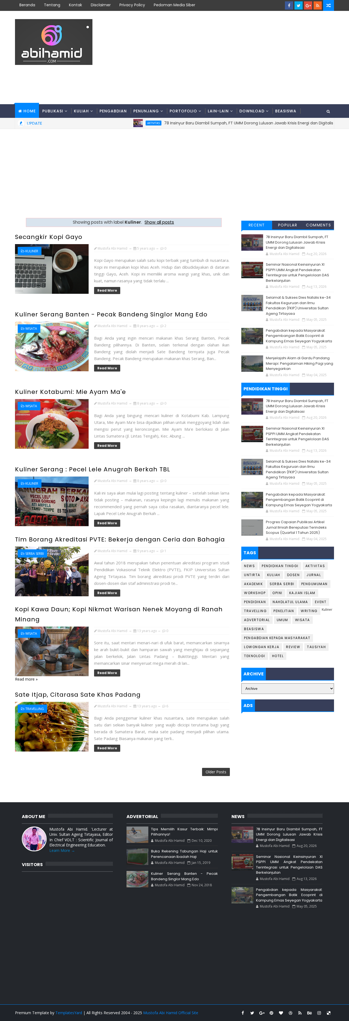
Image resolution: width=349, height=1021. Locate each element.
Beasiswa (285, 111)
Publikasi (52, 111)
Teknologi (254, 656)
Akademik (253, 584)
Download (251, 111)
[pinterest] (271, 1013)
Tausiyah (316, 647)
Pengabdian (113, 111)
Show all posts (159, 222)
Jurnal (313, 575)
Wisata (31, 328)
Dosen (293, 575)
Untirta (252, 575)
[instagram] (319, 1013)
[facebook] (289, 5)
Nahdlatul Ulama (290, 602)
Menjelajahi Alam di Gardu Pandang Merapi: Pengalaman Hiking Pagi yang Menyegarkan (299, 363)
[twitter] (298, 5)
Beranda (27, 5)
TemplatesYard (68, 1012)
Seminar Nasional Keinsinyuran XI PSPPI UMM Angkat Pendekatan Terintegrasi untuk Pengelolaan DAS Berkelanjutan (297, 272)
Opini (277, 593)
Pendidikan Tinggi (280, 566)
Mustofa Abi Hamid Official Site (170, 1012)
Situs (24, 124)
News (249, 566)
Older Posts (216, 771)
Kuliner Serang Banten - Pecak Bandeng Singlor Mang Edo (111, 314)
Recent (257, 225)
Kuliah (81, 111)
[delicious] (328, 1013)
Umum (282, 620)
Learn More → (62, 850)
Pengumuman (314, 584)
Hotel (278, 656)
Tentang (52, 5)
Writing (309, 611)
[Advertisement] (234, 58)
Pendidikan (255, 602)
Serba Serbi (34, 553)
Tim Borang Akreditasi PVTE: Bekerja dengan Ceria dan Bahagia (120, 539)
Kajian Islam (302, 593)
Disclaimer (101, 5)
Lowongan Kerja (261, 647)
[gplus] (308, 5)
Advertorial (257, 620)
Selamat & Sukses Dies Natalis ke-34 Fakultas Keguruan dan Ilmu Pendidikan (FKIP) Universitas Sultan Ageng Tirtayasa (298, 305)
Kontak (75, 5)
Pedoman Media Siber (174, 5)
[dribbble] (290, 1013)
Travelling (34, 708)
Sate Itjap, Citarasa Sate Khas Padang (78, 694)
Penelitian (283, 611)
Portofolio (183, 111)
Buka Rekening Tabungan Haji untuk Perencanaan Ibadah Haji (184, 854)
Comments (318, 225)
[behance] (309, 1013)
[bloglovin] (281, 1013)
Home (29, 111)
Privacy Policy (132, 5)
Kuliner (31, 251)
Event (321, 602)
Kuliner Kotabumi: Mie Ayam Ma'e (70, 392)
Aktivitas (315, 566)
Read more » (26, 679)
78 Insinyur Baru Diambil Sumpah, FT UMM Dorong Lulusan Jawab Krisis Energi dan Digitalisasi (297, 242)
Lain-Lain (218, 111)
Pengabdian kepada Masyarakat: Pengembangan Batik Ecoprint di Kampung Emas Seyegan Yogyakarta (299, 336)
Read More (107, 290)
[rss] (318, 5)
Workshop (255, 593)
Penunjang (146, 111)
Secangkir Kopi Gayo (48, 237)
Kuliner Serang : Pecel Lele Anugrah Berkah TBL (92, 469)
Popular (287, 225)
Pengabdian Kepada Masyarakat (277, 638)
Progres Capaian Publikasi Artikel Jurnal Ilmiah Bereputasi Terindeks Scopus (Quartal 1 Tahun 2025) (296, 527)
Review (293, 647)
